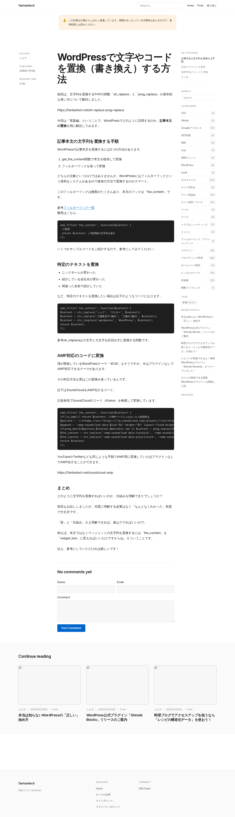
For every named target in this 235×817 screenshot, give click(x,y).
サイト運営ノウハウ (192, 202)
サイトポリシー (104, 800)
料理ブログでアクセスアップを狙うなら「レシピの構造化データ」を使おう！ (198, 347)
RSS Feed (144, 788)
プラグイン (187, 250)
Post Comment (71, 628)
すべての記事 (103, 794)
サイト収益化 (188, 194)
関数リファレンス (190, 287)
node (184, 172)
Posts (200, 5)
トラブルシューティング (194, 224)
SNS (183, 142)
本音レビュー (189, 302)
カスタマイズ (188, 179)
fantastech (26, 5)
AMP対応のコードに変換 (194, 71)
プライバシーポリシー (108, 806)
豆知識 (184, 280)
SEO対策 (186, 135)
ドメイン (186, 231)
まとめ (184, 76)
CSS (183, 112)
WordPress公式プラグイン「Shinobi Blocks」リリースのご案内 (198, 331)
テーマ (184, 216)
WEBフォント (188, 157)
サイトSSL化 (188, 187)
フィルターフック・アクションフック (195, 241)
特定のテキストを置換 (193, 66)
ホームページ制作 (190, 265)
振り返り (212, 5)
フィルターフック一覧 (78, 207)
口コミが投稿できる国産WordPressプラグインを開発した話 (198, 381)
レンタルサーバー (190, 272)
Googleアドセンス (191, 127)
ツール (184, 209)
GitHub (185, 120)
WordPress (187, 164)
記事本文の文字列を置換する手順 (198, 60)
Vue (183, 150)
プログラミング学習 (192, 257)
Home (190, 5)
